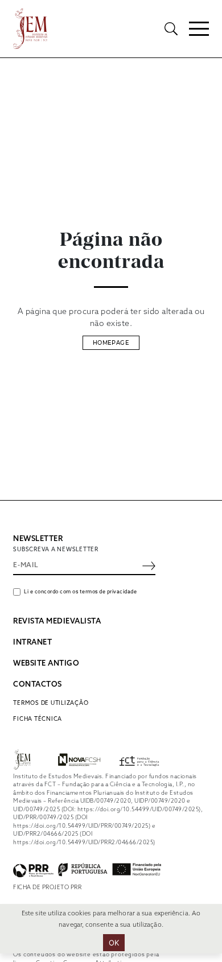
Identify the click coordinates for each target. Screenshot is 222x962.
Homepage (111, 343)
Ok (114, 942)
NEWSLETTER (38, 539)
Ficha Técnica (37, 719)
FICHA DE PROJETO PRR (47, 887)
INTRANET (32, 642)
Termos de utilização (50, 703)
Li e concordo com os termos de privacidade (80, 592)
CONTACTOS (37, 684)
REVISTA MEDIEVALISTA (57, 621)
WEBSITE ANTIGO (46, 663)
